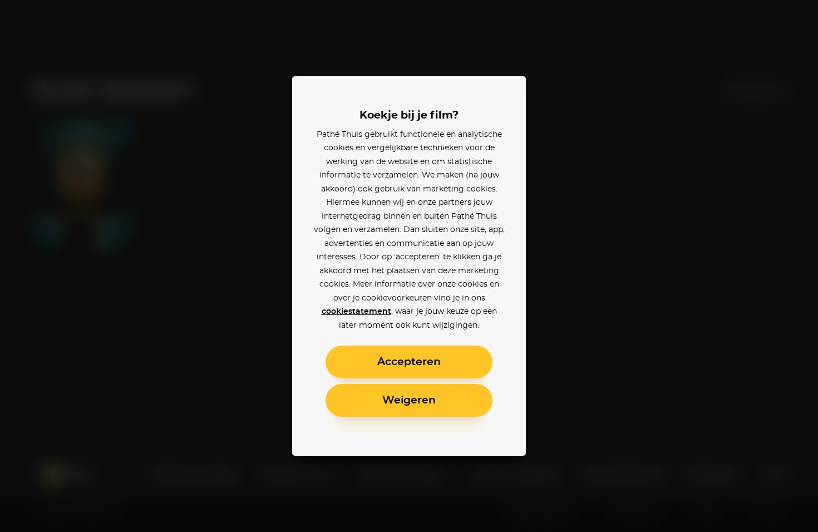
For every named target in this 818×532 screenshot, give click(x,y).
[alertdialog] (409, 266)
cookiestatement (356, 312)
